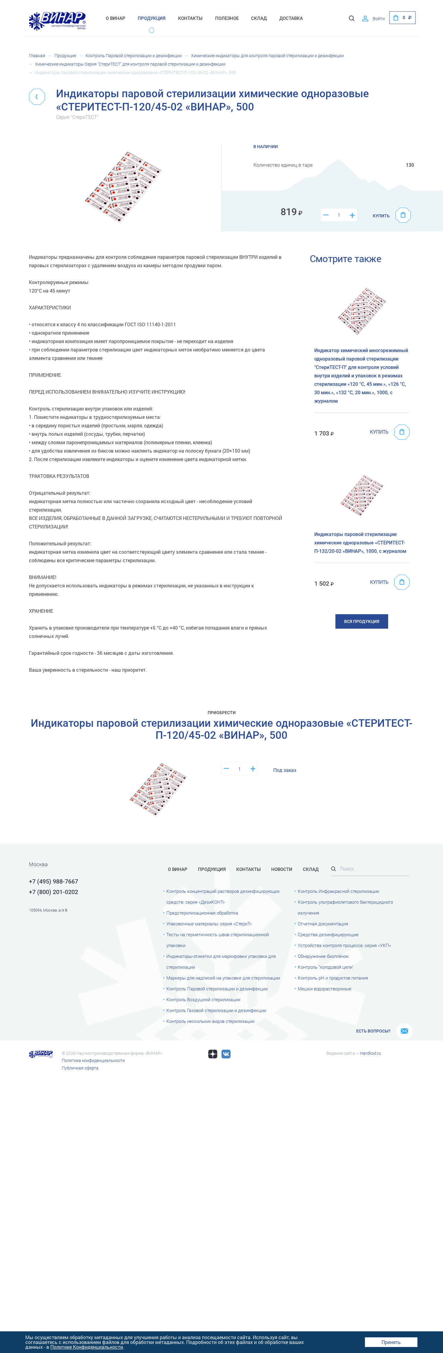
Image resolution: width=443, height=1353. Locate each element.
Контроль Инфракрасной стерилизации (338, 891)
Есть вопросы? (373, 1031)
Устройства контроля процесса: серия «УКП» (344, 945)
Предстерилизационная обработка (202, 913)
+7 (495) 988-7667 (53, 881)
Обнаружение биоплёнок (323, 956)
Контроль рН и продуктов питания (333, 978)
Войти (379, 18)
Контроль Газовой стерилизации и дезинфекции (216, 1010)
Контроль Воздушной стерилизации (203, 999)
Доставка (291, 18)
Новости (281, 869)
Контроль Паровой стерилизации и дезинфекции (134, 55)
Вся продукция (361, 621)
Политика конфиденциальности (93, 1060)
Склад (259, 18)
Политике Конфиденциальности (86, 1347)
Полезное (227, 18)
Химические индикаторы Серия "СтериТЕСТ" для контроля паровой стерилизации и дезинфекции (130, 64)
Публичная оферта (80, 1068)
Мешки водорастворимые (324, 989)
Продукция (151, 18)
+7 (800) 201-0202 (53, 892)
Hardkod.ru (370, 1053)
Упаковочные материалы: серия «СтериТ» (209, 924)
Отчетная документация (323, 924)
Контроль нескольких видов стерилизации (210, 1021)
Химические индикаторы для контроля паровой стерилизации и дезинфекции (267, 55)
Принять (391, 1342)
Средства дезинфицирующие (328, 934)
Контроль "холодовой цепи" (325, 967)
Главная (37, 55)
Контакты (190, 18)
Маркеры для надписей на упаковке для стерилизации (223, 978)
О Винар (115, 18)
